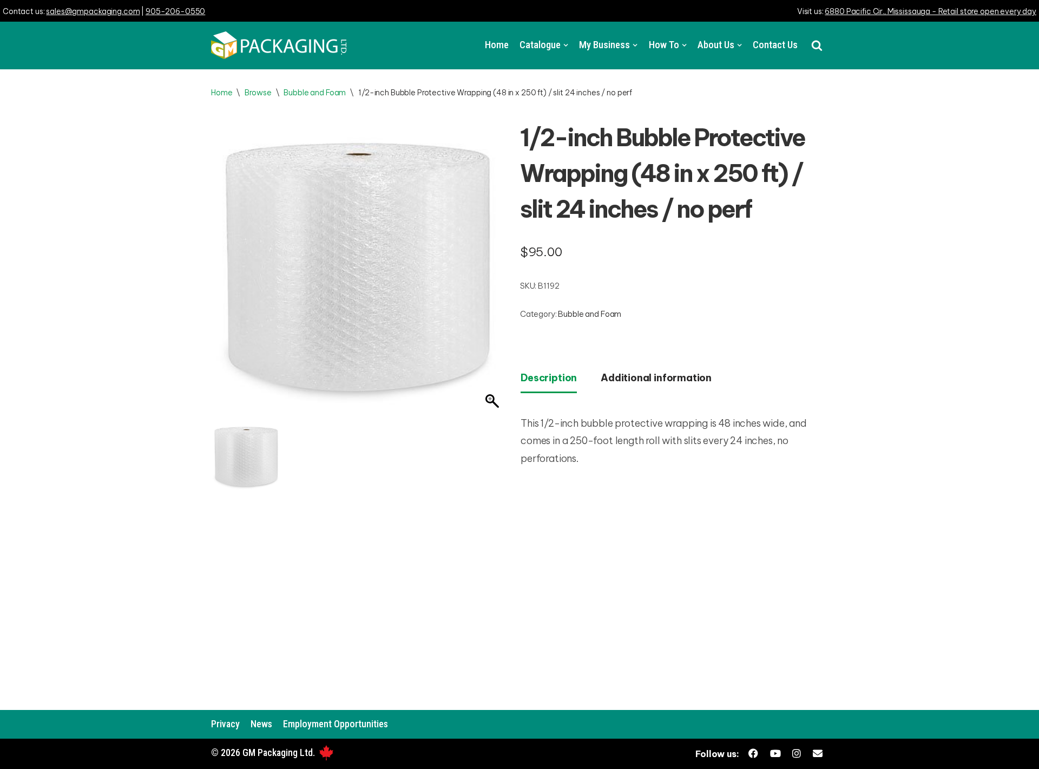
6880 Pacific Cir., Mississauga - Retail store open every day (930, 11)
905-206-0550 (175, 11)
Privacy (225, 723)
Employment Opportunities (335, 723)
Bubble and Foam (315, 92)
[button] (817, 45)
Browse (258, 92)
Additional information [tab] (656, 378)
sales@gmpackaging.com (93, 11)
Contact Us (775, 45)
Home (497, 45)
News (261, 723)
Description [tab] (549, 378)
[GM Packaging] (278, 45)
